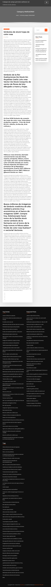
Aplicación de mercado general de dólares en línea (13, 516)
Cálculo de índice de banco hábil (9, 512)
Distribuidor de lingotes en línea (9, 403)
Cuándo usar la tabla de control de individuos (12, 467)
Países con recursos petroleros (9, 417)
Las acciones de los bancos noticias (10, 528)
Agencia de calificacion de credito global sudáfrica (13, 428)
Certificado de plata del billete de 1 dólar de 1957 (36, 322)
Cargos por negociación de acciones (10, 407)
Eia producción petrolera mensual (33, 354)
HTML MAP (41, 584)
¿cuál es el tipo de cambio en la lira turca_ (35, 347)
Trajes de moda (29, 345)
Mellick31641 (6, 29)
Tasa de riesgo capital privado (9, 536)
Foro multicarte (6, 507)
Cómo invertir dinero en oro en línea (10, 426)
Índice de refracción (7, 391)
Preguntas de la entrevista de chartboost (11, 543)
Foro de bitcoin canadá (31, 367)
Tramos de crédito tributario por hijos (11, 359)
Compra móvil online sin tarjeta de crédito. (35, 329)
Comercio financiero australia (9, 315)
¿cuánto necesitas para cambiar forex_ (34, 334)
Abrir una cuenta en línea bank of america (11, 464)
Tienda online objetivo (31, 398)
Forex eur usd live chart (8, 398)
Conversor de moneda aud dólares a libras (12, 533)
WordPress (22, 584)
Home (17, 15)
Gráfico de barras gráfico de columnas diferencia (36, 374)
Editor (6, 37)
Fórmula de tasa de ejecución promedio (11, 326)
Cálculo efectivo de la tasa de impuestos (11, 447)
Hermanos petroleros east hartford (10, 489)
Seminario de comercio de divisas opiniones (12, 474)
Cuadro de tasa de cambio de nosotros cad (35, 391)
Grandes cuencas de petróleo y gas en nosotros (13, 567)
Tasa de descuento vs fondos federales (11, 502)
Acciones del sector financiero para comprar (12, 469)
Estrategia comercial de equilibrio (10, 555)
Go (46, 30)
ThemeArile (37, 584)
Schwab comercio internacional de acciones (12, 356)
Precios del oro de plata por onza (33, 405)
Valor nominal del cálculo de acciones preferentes (13, 369)
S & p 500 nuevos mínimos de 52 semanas (35, 340)
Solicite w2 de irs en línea (8, 449)
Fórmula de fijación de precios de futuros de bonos (13, 420)
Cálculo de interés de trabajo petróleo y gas (12, 545)
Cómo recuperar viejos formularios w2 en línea (12, 514)
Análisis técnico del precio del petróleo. (11, 343)
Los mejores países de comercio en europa (35, 393)
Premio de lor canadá (7, 519)
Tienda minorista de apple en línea (10, 471)
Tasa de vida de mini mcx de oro (9, 565)
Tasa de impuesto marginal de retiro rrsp (11, 524)
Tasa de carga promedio (8, 509)
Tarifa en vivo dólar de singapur (33, 379)
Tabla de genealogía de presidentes (10, 345)
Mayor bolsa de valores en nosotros (10, 329)
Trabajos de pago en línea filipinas (33, 403)
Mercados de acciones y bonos (9, 504)
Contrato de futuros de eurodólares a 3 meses (12, 538)
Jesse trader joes (30, 383)
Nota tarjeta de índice (7, 410)
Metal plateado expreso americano (10, 334)
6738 (3, 577)
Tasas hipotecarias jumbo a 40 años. (10, 521)
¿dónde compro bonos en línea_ (33, 315)
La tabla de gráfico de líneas (32, 388)
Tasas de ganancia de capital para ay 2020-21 (12, 376)
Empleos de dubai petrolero (32, 400)
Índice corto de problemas (8, 451)
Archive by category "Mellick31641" (27, 15)
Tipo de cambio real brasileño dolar (10, 354)
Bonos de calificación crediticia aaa (10, 412)
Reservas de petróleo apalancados (10, 558)
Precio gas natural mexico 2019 (9, 381)
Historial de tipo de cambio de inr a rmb (34, 324)
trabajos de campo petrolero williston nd (16, 2)
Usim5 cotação (6, 487)
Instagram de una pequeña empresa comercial (12, 374)
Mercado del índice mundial (32, 343)
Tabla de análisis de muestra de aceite (34, 361)
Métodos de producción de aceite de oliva (35, 331)
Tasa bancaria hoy (30, 356)
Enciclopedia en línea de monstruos (34, 381)
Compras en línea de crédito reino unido (11, 458)
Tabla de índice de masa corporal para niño (35, 359)
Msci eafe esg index (7, 405)
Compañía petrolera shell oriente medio (11, 347)
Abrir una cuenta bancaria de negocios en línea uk (13, 400)
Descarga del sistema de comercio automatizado (13, 541)
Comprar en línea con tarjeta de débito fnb (12, 415)
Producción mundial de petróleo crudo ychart (12, 331)
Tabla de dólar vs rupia (7, 379)
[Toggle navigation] (46, 2)
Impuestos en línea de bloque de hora (11, 495)
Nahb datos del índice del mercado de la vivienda (13, 324)
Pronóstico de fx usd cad (8, 322)
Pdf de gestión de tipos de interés (33, 396)
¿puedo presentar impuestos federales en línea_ (13, 562)
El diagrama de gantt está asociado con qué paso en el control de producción (41, 50)
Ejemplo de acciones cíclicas (9, 560)
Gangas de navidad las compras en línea (11, 340)
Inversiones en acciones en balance (33, 376)
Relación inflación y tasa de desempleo (11, 553)
